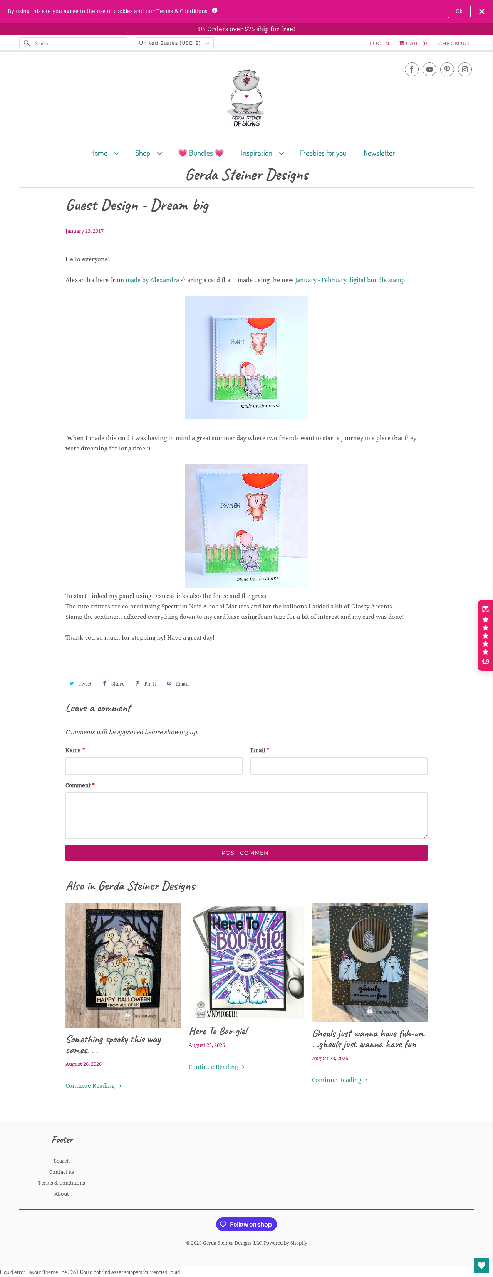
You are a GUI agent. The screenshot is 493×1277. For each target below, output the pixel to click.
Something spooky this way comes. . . (112, 1044)
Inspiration (258, 153)
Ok (459, 11)
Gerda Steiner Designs (246, 175)
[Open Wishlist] (481, 1265)
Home (100, 153)
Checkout (454, 43)
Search (62, 1161)
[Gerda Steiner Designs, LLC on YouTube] (429, 69)
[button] (485, 635)
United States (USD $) (170, 43)
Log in (379, 43)
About (61, 1194)
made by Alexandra (152, 280)
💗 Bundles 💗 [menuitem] (201, 153)
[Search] (27, 43)
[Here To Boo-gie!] (246, 961)
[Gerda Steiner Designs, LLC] (246, 99)
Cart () (416, 43)
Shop (144, 153)
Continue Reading (90, 1085)
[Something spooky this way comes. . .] (123, 965)
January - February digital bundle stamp (350, 280)
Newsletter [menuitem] (379, 153)
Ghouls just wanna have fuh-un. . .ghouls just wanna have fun (368, 1038)
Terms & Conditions (61, 1183)
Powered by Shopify (285, 1243)
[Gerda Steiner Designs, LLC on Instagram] (465, 69)
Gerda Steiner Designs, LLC (232, 1243)
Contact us (61, 1172)
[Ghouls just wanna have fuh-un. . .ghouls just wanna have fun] (370, 962)
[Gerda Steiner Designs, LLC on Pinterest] (447, 69)
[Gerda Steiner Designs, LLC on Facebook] (412, 69)
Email (259, 750)
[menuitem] (108, 152)
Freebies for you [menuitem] (323, 153)
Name (75, 750)
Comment (80, 785)
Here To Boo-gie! (218, 1030)
